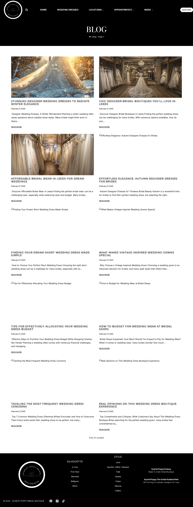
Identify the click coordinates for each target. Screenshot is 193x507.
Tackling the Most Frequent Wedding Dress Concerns (47, 405)
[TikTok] (63, 501)
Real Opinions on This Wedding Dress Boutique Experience (138, 405)
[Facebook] (51, 501)
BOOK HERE (186, 10)
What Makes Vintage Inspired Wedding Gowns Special (136, 254)
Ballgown (75, 481)
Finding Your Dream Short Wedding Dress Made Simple (50, 254)
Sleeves (118, 486)
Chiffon (118, 491)
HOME (43, 9)
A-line (75, 467)
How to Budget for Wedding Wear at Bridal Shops (135, 328)
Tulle (118, 472)
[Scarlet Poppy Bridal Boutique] (13, 10)
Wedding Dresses (67, 9)
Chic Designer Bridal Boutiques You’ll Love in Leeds (137, 103)
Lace (118, 462)
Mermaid (75, 476)
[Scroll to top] (186, 499)
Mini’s (74, 486)
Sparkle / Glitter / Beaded (118, 467)
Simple (118, 476)
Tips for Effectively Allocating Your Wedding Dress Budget (49, 328)
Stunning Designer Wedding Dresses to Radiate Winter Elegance (50, 103)
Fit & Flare (75, 472)
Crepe (118, 481)
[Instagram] (57, 501)
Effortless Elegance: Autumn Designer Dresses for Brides (138, 180)
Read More (16, 127)
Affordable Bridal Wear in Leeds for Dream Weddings (47, 180)
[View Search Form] (26, 10)
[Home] (90, 37)
